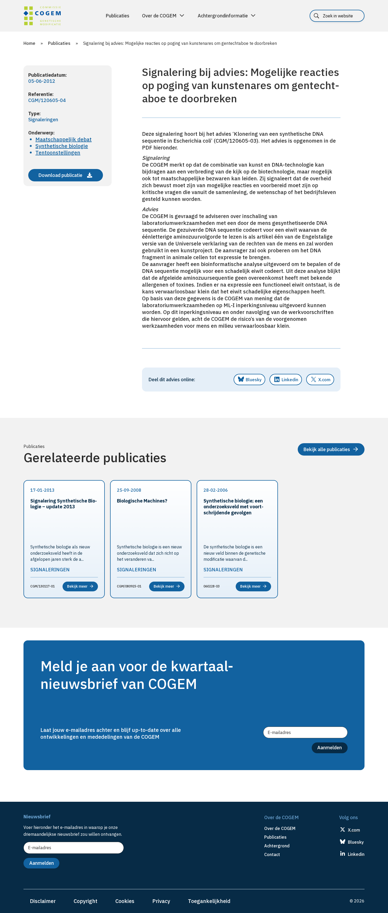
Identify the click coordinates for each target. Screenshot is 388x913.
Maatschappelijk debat (63, 139)
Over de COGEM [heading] (279, 828)
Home (29, 43)
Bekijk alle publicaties (326, 449)
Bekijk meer (77, 586)
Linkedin (290, 379)
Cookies (124, 901)
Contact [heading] (272, 854)
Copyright (85, 901)
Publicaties (117, 16)
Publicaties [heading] (275, 837)
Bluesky (254, 379)
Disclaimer (43, 901)
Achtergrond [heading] (277, 845)
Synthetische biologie (61, 145)
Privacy (161, 901)
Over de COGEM (159, 16)
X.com (324, 379)
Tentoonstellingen (57, 152)
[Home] (42, 16)
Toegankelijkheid (209, 901)
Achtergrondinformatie (223, 16)
